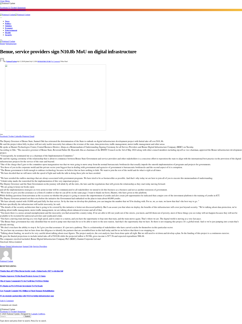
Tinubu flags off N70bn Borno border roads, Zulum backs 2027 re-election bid (31, 271)
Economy (9, 28)
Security (8, 35)
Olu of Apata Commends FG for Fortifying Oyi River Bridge (24, 281)
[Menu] (1, 17)
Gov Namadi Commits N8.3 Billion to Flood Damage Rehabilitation (27, 291)
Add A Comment (7, 301)
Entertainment (11, 30)
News (7, 21)
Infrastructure (44, 61)
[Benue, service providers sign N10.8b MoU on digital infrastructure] (121, 97)
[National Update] (15, 15)
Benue (2, 246)
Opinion (8, 26)
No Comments (55, 61)
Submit (27, 316)
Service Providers (40, 246)
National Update (11, 61)
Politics (8, 24)
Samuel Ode (28, 246)
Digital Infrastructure (14, 246)
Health (8, 33)
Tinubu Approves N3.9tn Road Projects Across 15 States (23, 276)
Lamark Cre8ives (38, 314)
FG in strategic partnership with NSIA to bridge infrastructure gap (27, 296)
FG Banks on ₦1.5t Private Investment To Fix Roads (21, 286)
